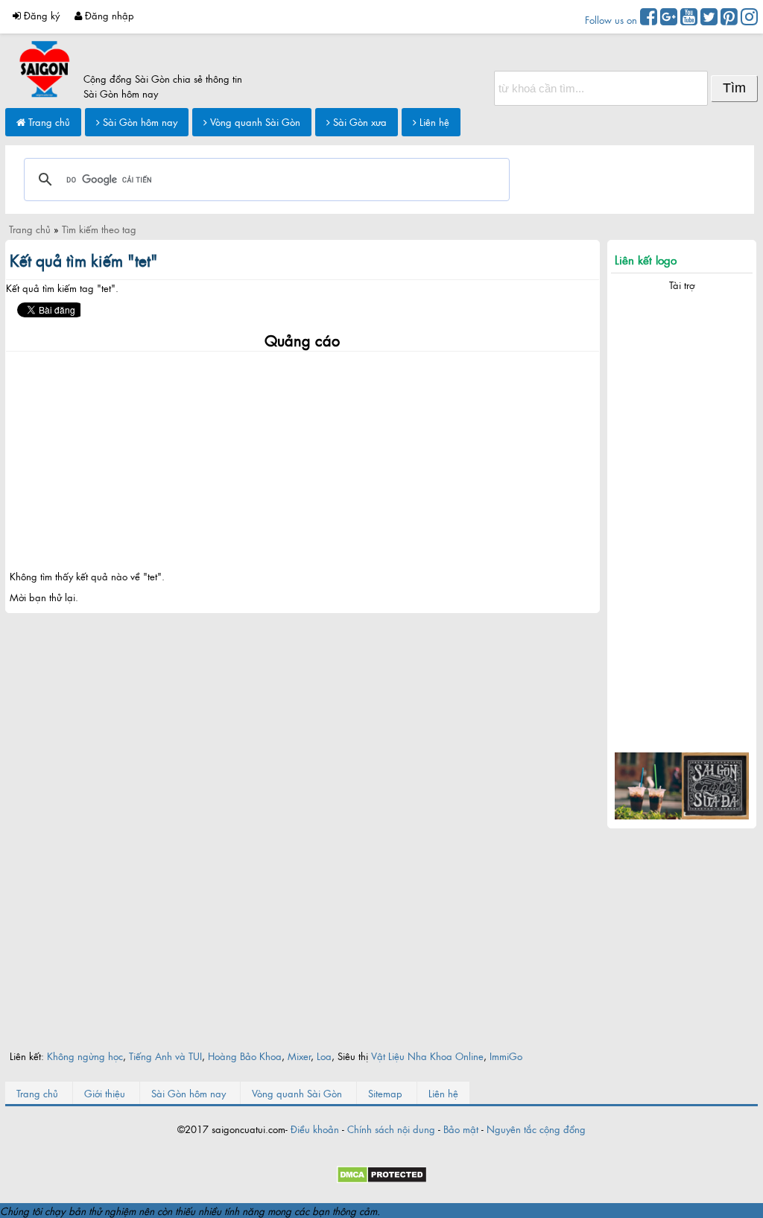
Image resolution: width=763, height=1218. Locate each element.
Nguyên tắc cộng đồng (536, 1128)
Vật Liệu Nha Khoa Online (427, 1055)
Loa (324, 1055)
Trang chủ (47, 121)
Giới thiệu (104, 1092)
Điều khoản (315, 1128)
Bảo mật (460, 1128)
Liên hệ (433, 121)
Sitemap (385, 1092)
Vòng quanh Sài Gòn (253, 121)
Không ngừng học (85, 1055)
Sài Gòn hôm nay (138, 121)
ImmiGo (506, 1055)
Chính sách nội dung (391, 1128)
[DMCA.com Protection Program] (382, 1179)
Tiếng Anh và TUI (165, 1055)
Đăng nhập (108, 14)
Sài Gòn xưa (358, 121)
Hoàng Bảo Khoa (245, 1055)
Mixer (299, 1055)
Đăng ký (40, 14)
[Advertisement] (302, 456)
